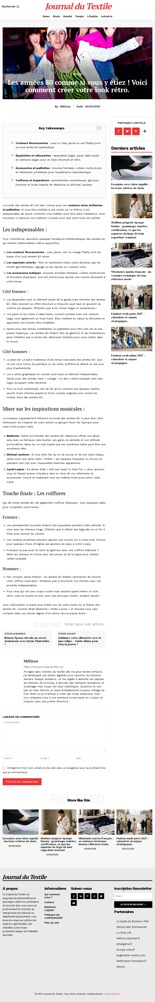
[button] (11, 6)
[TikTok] (94, 896)
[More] (145, 131)
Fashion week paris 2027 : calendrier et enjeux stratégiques (127, 317)
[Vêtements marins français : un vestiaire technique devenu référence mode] (131, 255)
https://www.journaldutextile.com (43, 666)
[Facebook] (118, 131)
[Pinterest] (136, 131)
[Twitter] (127, 131)
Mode (77, 74)
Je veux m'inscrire (131, 904)
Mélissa (65, 106)
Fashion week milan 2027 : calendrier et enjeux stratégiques (128, 359)
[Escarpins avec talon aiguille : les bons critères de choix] (131, 168)
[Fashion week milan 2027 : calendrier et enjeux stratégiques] (131, 339)
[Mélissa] (12, 680)
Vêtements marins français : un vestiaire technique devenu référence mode (131, 275)
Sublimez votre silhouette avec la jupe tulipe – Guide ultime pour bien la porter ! (79, 641)
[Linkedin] (81, 896)
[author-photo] (5, 846)
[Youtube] (74, 903)
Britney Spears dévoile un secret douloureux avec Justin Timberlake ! (27, 641)
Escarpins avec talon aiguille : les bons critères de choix (130, 186)
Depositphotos (112, 994)
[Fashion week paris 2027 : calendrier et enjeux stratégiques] (131, 297)
